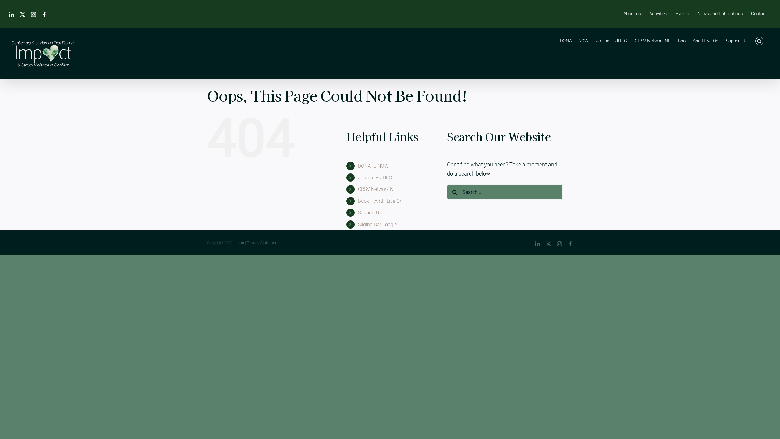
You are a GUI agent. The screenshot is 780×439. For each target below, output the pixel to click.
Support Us (370, 213)
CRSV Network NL (377, 189)
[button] (759, 40)
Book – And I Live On (380, 201)
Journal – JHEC (375, 177)
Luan (240, 243)
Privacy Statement (262, 243)
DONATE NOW (373, 166)
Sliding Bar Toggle (377, 224)
